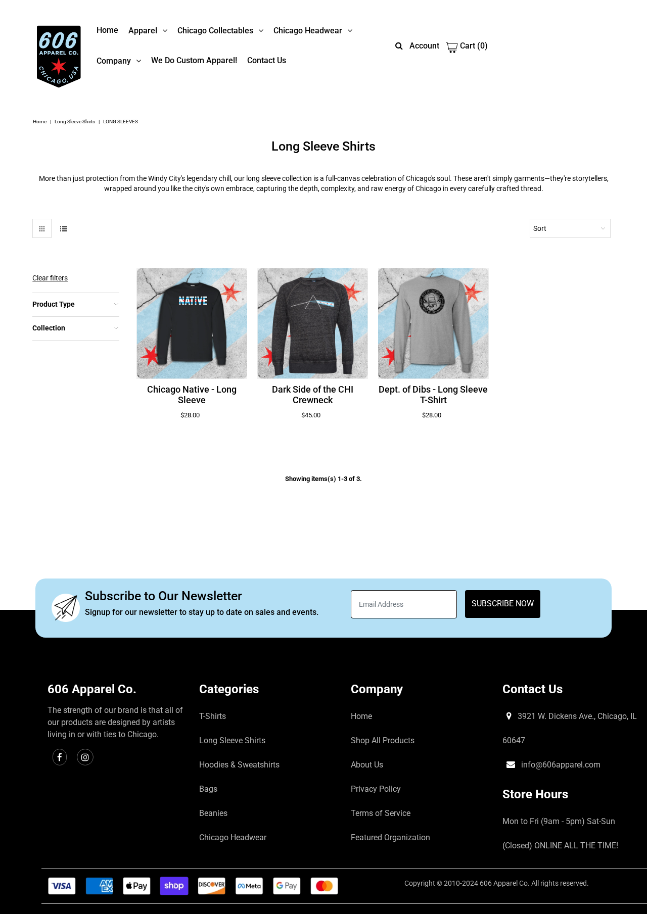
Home (107, 30)
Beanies (213, 813)
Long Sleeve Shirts (75, 121)
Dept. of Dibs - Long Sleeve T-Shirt (433, 394)
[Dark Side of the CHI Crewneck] (312, 323)
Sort (539, 228)
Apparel (142, 30)
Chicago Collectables (215, 30)
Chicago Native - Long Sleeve (192, 394)
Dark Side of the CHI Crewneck (312, 394)
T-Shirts (212, 716)
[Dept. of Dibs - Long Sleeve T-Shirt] (433, 323)
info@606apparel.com (559, 764)
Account (424, 46)
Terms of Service (380, 813)
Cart (473, 46)
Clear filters (50, 278)
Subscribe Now (503, 603)
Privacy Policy (376, 789)
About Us (367, 764)
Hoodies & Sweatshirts (239, 764)
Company (114, 61)
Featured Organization (390, 837)
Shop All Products (382, 740)
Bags (208, 789)
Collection (48, 328)
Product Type (53, 304)
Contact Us (266, 60)
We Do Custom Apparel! (194, 60)
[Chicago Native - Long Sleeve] (191, 323)
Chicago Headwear (307, 30)
